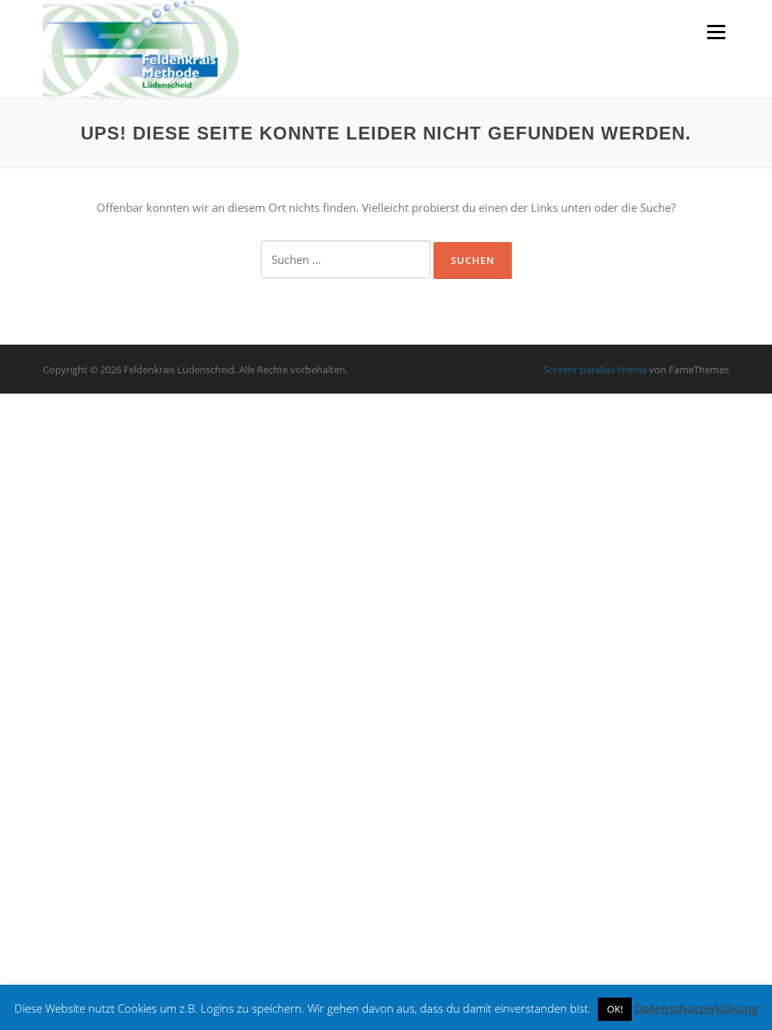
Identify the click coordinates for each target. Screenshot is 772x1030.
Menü (716, 31)
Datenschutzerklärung (696, 1008)
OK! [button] (615, 1009)
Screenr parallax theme (595, 369)
